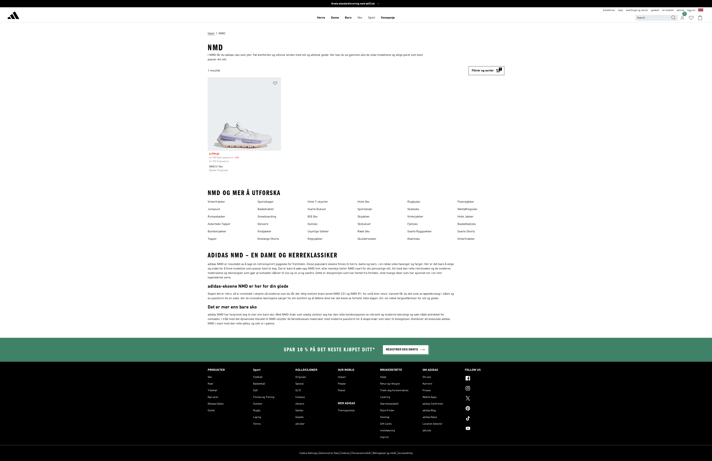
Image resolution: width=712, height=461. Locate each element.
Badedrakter (266, 209)
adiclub (680, 10)
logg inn (691, 10)
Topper (212, 239)
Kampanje (388, 17)
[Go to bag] (700, 17)
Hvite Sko (363, 201)
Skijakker (363, 216)
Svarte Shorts (466, 231)
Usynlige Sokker (318, 231)
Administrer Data (329, 453)
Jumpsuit (214, 209)
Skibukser (364, 224)
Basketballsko (466, 224)
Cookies (345, 453)
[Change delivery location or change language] (701, 10)
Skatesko (413, 209)
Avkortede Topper (219, 224)
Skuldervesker (366, 239)
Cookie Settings (308, 453)
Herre (321, 17)
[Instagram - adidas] (484, 389)
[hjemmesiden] (13, 16)
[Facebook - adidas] (484, 379)
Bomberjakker (217, 231)
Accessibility (405, 453)
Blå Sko (312, 216)
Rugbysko (413, 201)
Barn (348, 17)
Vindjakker (264, 231)
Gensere (263, 224)
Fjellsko (412, 224)
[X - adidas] (484, 399)
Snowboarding (267, 216)
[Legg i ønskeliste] (275, 83)
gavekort (655, 10)
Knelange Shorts (268, 239)
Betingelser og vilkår (384, 453)
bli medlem (668, 10)
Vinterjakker (415, 216)
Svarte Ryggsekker (419, 231)
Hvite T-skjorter (318, 201)
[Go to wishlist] (691, 17)
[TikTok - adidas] (484, 419)
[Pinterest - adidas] (484, 409)
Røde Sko (363, 231)
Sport (371, 17)
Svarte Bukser (317, 209)
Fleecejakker (465, 201)
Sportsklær (364, 209)
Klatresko (413, 239)
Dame (335, 17)
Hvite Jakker (465, 216)
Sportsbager (266, 201)
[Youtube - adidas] (484, 429)
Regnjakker (315, 239)
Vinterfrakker (216, 201)
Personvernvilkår (361, 453)
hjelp (620, 10)
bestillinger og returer (637, 10)
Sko (359, 17)
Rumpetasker (216, 216)
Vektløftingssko (467, 209)
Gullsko (312, 224)
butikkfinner (609, 10)
